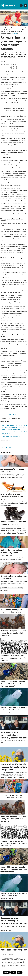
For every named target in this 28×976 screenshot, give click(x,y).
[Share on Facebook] (11, 67)
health (20, 587)
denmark (13, 587)
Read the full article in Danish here (10, 415)
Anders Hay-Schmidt (7, 448)
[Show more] (14, 113)
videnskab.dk (5, 587)
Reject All (6, 972)
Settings (19, 972)
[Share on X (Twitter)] (14, 67)
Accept (13, 972)
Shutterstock (14, 33)
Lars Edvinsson (6, 445)
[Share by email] (16, 67)
